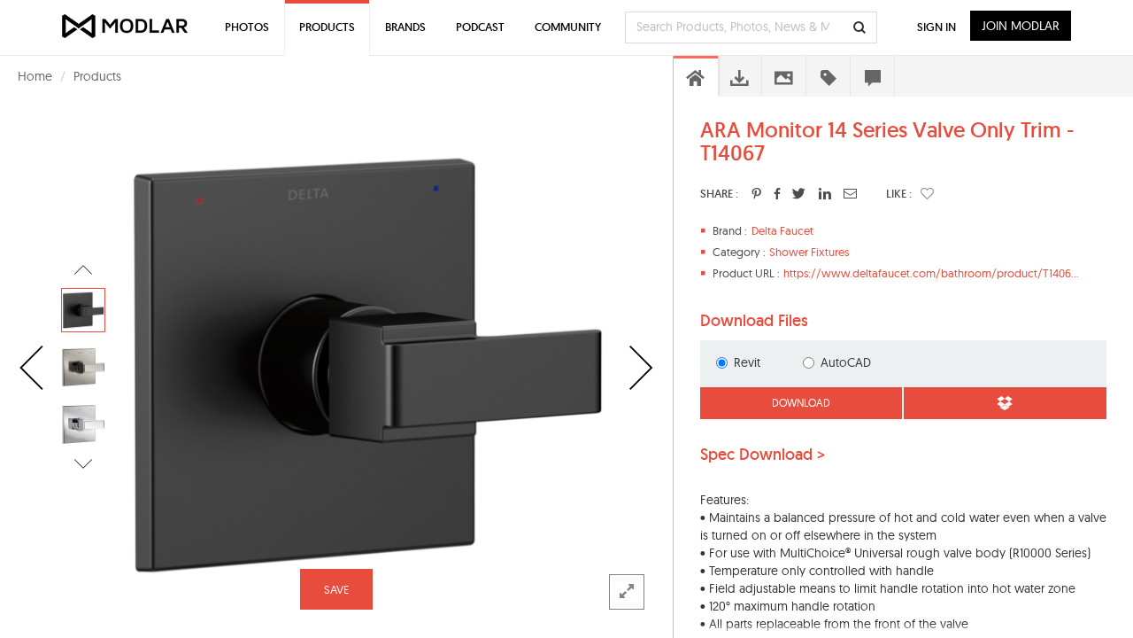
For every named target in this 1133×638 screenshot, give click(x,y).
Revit (747, 362)
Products (97, 76)
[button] (927, 193)
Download (801, 402)
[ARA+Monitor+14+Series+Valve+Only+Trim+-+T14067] (756, 193)
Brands (405, 27)
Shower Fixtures (809, 252)
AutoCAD (846, 362)
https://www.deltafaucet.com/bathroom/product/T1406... (931, 273)
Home (35, 76)
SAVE (336, 589)
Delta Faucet (782, 230)
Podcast (480, 27)
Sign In (936, 27)
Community (568, 27)
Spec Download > (762, 454)
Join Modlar (1021, 26)
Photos (247, 27)
